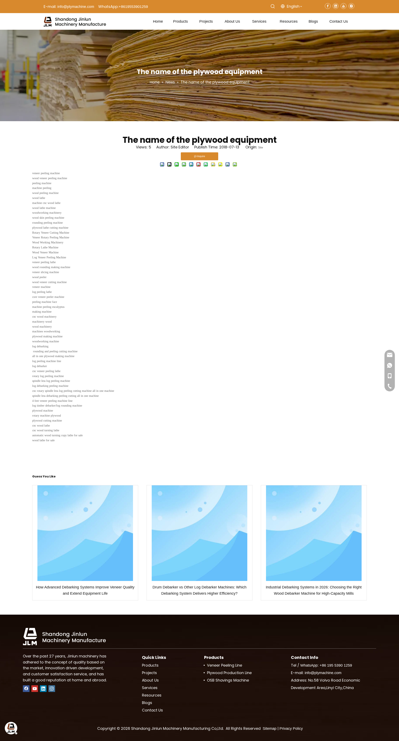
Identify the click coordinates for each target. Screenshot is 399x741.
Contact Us (152, 710)
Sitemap (269, 728)
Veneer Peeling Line (224, 665)
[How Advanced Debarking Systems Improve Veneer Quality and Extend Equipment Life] (85, 533)
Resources (151, 695)
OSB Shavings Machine (228, 680)
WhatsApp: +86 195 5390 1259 (326, 665)
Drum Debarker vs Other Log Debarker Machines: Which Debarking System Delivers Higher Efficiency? (199, 590)
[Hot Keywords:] (272, 6)
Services (150, 687)
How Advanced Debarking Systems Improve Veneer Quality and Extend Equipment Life (85, 590)
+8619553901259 (133, 7)
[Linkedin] (336, 6)
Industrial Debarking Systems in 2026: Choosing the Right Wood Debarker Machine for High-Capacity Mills (314, 590)
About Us (150, 680)
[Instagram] (351, 6)
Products (150, 665)
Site (260, 147)
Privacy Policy (291, 728)
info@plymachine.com (75, 7)
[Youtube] (343, 6)
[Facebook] (328, 6)
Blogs (147, 702)
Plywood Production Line (229, 672)
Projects (149, 672)
